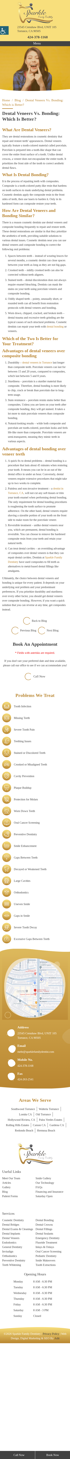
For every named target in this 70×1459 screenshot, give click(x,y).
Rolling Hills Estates (51, 1214)
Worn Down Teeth (26, 900)
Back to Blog (39, 706)
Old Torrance (44, 1204)
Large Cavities (23, 970)
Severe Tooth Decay (27, 1017)
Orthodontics (23, 982)
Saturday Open (46, 1296)
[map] (35, 1077)
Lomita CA (24, 1204)
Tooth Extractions (48, 1372)
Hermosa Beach (35, 1225)
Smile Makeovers (47, 1368)
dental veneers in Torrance (42, 407)
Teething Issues (24, 830)
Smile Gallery (44, 1273)
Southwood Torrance (21, 1198)
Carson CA (12, 1220)
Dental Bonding (46, 1320)
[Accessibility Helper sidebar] (4, 30)
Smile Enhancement (27, 935)
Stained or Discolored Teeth (33, 842)
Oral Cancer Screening (29, 912)
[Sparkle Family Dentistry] (35, 12)
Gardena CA (31, 1220)
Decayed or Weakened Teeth (33, 958)
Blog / (22, 100)
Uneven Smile (23, 993)
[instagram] (9, 1304)
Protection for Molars (28, 889)
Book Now (53, 1455)
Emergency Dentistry (50, 1343)
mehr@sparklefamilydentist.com (39, 1141)
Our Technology (46, 1278)
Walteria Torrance (51, 1198)
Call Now (39, 766)
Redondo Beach (54, 1220)
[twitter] (16, 1304)
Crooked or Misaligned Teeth (33, 854)
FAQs (39, 1283)
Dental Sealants (46, 1339)
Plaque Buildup (24, 877)
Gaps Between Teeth (28, 947)
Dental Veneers (12, 1343)
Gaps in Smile (23, 1005)
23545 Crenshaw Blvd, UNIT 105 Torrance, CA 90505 (36, 29)
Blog (5, 1288)
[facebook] (3, 1304)
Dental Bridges (12, 1325)
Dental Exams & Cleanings (13, 1332)
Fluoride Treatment (48, 1348)
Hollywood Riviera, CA (35, 1209)
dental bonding (48, 371)
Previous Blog (27, 715)
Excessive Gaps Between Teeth (35, 1028)
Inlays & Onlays (46, 1353)
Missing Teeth (23, 807)
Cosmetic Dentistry (15, 1320)
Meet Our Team (12, 1273)
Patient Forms (11, 1296)
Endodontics (10, 1348)
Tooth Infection (24, 796)
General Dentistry (14, 1353)
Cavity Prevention (26, 865)
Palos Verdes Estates (19, 1214)
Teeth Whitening (13, 1372)
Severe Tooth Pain (26, 819)
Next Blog (54, 715)
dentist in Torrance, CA (23, 555)
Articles (7, 1278)
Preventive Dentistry (27, 923)
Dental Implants (12, 1339)
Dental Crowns (46, 1325)
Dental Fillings (45, 1330)
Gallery (7, 1283)
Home (6, 100)
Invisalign (8, 1358)
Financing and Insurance (45, 1289)
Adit (63, 1446)
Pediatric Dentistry (48, 1363)
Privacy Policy (58, 1441)
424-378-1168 (37, 37)
